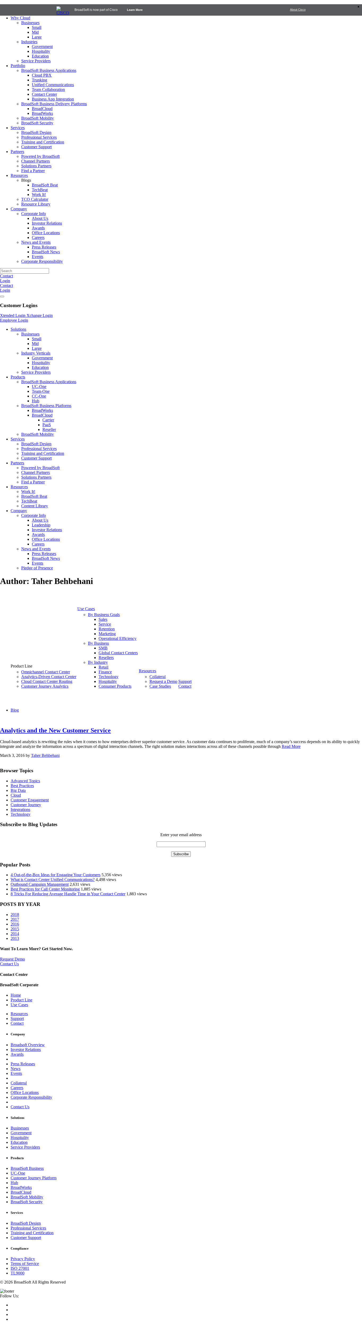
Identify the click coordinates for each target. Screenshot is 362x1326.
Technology (108, 676)
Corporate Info (33, 213)
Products (18, 377)
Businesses (30, 22)
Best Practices (22, 785)
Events (37, 256)
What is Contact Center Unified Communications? (53, 879)
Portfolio (18, 65)
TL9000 (17, 1273)
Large (37, 37)
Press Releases (44, 247)
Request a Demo (163, 681)
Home (16, 995)
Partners (17, 151)
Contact (6, 276)
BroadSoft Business (27, 1168)
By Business (98, 643)
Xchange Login (40, 315)
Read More (291, 746)
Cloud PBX (42, 75)
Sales (103, 619)
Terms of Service (25, 1263)
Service (105, 624)
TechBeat (40, 189)
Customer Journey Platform (33, 1178)
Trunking (39, 80)
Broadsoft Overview (28, 1045)
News (15, 1068)
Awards (38, 228)
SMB (103, 648)
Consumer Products (115, 686)
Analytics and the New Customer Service (55, 730)
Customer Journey (26, 804)
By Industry (98, 662)
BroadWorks (42, 113)
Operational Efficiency (117, 638)
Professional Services (39, 137)
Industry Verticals (35, 353)
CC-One (39, 396)
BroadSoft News (46, 252)
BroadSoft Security (37, 123)
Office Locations (46, 232)
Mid (35, 32)
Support (185, 681)
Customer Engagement (30, 800)
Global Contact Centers (118, 653)
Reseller (49, 429)
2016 (15, 924)
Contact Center (44, 94)
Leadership (41, 525)
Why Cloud (20, 18)
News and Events (36, 242)
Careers (38, 237)
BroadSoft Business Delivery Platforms (54, 104)
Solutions (18, 329)
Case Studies (160, 686)
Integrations (20, 809)
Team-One (41, 391)
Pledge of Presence (37, 568)
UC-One (39, 386)
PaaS (46, 424)
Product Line (21, 1000)
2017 (15, 919)
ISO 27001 (20, 1268)
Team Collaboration (48, 89)
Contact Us (20, 1107)
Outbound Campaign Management (40, 884)
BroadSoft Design (36, 132)
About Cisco (298, 9)
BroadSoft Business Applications (48, 70)
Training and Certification (42, 142)
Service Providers (36, 61)
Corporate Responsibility (42, 261)
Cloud (16, 795)
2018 (15, 914)
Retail (103, 667)
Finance (105, 672)
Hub (35, 401)
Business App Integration (53, 99)
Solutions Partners (36, 166)
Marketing (107, 633)
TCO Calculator (34, 199)
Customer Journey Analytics (44, 686)
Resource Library (35, 204)
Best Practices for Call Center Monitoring (45, 889)
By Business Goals (104, 614)
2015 (15, 929)
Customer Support (36, 147)
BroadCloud (42, 108)
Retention (107, 629)
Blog (15, 710)
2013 (15, 938)
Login (5, 280)
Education (40, 56)
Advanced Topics (25, 781)
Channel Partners (35, 161)
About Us (40, 218)
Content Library (34, 506)
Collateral (157, 676)
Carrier (48, 420)
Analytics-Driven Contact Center (48, 676)
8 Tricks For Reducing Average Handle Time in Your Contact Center (68, 894)
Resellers (106, 657)
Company (19, 209)
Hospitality (41, 51)
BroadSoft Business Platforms (46, 405)
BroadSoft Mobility (37, 118)
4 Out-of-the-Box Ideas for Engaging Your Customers (55, 875)
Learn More (135, 9)
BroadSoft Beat (45, 185)
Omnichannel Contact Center (45, 672)
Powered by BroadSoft (40, 156)
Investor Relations (47, 223)
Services (18, 127)
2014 (15, 933)
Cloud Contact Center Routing (46, 681)
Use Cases (19, 1004)
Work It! (39, 194)
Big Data (18, 790)
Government (42, 46)
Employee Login (14, 320)
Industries (29, 42)
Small (36, 27)
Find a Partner (33, 170)
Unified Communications (53, 84)
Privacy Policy (23, 1259)
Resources (19, 175)
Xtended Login (13, 315)
